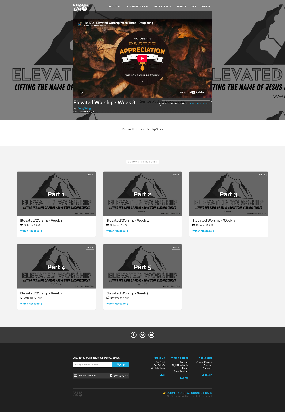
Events (184, 377)
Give (162, 374)
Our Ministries (158, 368)
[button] (114, 5)
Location (206, 374)
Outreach (207, 368)
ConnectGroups (204, 362)
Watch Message (30, 230)
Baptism (208, 365)
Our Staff (160, 362)
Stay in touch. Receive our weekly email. (96, 357)
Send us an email (87, 375)
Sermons (184, 362)
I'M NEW (205, 6)
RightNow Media (180, 365)
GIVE (193, 6)
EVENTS (181, 6)
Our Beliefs (159, 365)
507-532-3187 (121, 375)
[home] (80, 7)
